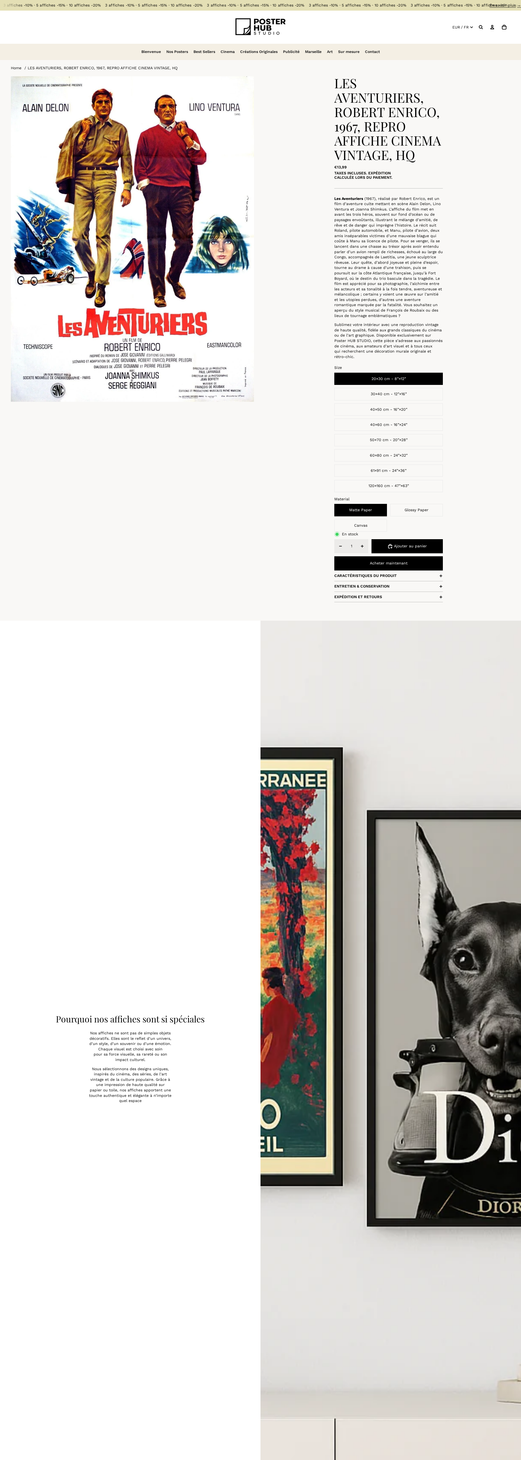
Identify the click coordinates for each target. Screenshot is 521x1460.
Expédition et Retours (358, 597)
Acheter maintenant (389, 563)
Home (16, 68)
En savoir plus (505, 5)
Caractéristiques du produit (365, 575)
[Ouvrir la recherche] (481, 27)
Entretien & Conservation (361, 586)
